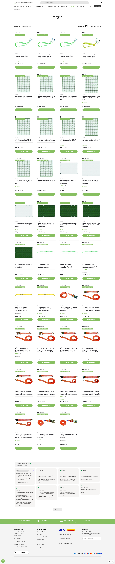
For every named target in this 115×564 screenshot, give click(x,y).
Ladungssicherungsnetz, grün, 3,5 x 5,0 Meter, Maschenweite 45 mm (91, 140)
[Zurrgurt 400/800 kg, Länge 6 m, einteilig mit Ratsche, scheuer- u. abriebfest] (69, 422)
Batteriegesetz (40, 539)
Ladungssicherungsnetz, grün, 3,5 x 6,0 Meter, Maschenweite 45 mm (23, 182)
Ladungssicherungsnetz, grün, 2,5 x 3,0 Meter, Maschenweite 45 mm (91, 98)
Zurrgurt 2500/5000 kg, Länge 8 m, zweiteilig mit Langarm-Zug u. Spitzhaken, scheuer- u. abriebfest (91, 393)
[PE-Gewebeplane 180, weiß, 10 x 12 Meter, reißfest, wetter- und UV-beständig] (69, 168)
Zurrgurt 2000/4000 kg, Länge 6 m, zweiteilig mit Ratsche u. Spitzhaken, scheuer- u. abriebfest (24, 393)
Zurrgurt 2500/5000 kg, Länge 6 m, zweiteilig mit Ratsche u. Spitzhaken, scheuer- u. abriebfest (69, 393)
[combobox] (64, 2)
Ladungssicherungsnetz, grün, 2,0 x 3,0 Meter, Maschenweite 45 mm (68, 98)
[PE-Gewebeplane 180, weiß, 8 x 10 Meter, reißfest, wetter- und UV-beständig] (24, 211)
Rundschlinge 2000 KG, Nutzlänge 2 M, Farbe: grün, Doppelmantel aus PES (67, 266)
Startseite (15, 9)
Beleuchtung (64, 6)
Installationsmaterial (52, 6)
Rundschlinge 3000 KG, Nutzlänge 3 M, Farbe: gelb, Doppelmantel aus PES (44, 309)
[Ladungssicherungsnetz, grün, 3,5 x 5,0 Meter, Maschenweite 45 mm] (91, 127)
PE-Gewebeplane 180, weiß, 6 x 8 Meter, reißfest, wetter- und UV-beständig (90, 182)
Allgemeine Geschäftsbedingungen (46, 536)
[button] (3, 561)
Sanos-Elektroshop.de (20, 559)
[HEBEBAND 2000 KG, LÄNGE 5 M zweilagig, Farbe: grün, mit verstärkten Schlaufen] (46, 43)
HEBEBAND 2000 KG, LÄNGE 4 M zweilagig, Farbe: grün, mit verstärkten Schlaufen (23, 56)
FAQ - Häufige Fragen (42, 531)
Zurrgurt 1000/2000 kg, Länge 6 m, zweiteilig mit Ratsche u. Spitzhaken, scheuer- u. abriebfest (24, 350)
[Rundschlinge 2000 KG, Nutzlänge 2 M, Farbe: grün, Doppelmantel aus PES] (69, 252)
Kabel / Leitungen (18, 6)
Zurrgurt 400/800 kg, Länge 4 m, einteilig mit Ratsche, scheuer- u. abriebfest (46, 436)
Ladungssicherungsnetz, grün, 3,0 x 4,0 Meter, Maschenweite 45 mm (68, 140)
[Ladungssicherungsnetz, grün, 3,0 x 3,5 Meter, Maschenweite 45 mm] (46, 127)
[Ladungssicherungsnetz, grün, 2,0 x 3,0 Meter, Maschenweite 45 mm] (69, 84)
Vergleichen (80, 26)
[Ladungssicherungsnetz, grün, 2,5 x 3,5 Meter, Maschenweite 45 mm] (24, 127)
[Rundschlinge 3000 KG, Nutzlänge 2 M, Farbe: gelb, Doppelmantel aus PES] (24, 295)
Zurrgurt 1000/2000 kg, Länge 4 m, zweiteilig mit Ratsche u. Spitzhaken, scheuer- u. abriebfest (91, 309)
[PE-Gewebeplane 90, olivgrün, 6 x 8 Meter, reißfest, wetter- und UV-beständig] (91, 211)
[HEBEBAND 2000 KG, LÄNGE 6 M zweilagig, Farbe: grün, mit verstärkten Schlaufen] (69, 43)
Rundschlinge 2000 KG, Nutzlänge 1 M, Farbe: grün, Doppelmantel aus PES (44, 266)
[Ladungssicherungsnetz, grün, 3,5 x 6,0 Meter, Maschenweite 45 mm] (24, 168)
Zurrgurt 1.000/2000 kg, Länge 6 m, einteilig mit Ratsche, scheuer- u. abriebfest (69, 309)
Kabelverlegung (40, 6)
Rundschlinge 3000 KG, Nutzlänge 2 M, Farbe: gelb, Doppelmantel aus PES (22, 309)
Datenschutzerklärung (42, 542)
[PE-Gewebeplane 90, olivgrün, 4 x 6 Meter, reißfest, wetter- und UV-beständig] (69, 211)
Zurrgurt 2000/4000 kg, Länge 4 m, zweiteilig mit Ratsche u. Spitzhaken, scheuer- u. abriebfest (91, 350)
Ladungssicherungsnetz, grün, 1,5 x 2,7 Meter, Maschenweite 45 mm (46, 97)
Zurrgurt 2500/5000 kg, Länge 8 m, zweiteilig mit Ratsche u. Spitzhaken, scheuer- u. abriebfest (24, 436)
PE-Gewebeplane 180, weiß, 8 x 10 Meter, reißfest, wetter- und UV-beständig (23, 225)
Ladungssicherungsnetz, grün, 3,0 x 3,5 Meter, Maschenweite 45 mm (46, 139)
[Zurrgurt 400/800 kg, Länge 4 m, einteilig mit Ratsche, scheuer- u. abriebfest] (46, 422)
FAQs (90, 6)
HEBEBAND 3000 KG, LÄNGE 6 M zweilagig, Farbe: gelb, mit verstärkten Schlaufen (90, 56)
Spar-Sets (72, 6)
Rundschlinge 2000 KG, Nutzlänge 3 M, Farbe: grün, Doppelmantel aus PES (89, 266)
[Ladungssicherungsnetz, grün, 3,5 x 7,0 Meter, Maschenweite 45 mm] (46, 168)
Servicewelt (79, 6)
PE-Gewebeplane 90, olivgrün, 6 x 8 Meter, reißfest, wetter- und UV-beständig (91, 225)
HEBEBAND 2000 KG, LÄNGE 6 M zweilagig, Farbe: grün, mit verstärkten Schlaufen (68, 56)
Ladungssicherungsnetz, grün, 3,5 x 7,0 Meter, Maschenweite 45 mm (46, 181)
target (19, 9)
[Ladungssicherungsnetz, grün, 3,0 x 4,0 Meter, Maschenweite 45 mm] (69, 127)
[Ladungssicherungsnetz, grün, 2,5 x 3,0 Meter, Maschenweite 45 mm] (91, 84)
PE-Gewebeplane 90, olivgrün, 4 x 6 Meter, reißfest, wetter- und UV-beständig (68, 225)
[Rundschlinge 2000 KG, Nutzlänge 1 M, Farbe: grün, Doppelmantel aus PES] (46, 252)
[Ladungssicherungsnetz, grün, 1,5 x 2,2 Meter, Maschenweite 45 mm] (24, 84)
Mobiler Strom (29, 6)
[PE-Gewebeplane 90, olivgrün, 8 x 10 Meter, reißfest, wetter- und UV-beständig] (24, 252)
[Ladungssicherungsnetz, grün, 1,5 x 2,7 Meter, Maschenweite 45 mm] (46, 84)
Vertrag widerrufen (41, 547)
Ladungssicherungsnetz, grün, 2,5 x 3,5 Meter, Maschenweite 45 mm (24, 139)
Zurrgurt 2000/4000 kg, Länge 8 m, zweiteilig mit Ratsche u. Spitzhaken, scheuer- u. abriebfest (46, 393)
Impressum (40, 534)
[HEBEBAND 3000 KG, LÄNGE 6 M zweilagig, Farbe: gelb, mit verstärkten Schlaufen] (91, 43)
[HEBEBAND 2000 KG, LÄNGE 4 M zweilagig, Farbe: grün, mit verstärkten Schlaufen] (24, 43)
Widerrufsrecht (41, 544)
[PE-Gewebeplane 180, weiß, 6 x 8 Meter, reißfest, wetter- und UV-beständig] (91, 168)
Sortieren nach (17, 26)
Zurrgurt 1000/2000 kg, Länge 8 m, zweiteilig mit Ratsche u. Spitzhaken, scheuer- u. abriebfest (46, 350)
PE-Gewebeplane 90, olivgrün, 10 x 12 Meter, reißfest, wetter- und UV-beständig (45, 225)
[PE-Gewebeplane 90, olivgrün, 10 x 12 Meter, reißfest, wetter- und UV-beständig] (46, 211)
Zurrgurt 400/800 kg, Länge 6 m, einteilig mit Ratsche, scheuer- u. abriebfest (68, 436)
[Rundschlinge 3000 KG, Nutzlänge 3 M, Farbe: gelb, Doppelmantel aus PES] (46, 295)
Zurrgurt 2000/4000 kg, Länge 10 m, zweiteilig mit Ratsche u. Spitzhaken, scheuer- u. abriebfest (69, 350)
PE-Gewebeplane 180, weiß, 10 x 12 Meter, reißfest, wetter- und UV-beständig (68, 182)
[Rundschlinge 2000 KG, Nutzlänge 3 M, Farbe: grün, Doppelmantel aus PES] (91, 252)
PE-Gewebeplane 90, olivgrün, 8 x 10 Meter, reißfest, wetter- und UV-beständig (23, 266)
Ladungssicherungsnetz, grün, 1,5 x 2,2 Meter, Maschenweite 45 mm (24, 97)
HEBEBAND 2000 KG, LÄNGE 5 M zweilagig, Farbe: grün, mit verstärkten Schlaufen (45, 56)
